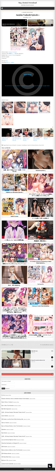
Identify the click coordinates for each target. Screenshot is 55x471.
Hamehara (4, 429)
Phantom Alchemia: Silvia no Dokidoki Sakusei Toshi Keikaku (15, 398)
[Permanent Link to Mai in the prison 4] (40, 159)
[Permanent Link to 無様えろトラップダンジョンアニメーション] (14, 252)
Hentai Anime (17, 201)
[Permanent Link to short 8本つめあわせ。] (14, 275)
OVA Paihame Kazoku (6, 453)
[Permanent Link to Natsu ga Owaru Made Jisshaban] (40, 296)
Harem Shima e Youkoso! (7, 402)
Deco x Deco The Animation (8, 405)
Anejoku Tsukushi (12, 52)
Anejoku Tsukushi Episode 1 (27, 15)
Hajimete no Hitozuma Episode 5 (14, 192)
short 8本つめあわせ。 (14, 285)
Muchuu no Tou (5, 460)
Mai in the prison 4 (40, 170)
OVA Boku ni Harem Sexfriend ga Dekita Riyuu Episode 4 (40, 262)
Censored (25, 12)
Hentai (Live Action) (43, 291)
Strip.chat (4, 25)
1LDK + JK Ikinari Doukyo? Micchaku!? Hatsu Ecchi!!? (14, 412)
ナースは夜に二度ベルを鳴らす (40, 218)
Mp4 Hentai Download (27, 3)
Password (4, 384)
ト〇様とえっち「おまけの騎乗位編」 (14, 240)
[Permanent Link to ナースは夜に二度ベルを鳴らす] (40, 207)
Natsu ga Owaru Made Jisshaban (40, 306)
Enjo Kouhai (4, 432)
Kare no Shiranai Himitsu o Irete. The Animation (12, 426)
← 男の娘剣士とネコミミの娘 (7, 344)
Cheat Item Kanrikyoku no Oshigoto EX (10, 443)
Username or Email (6, 381)
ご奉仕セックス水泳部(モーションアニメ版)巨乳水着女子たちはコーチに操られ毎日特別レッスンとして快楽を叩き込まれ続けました (14, 336)
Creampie (18, 145)
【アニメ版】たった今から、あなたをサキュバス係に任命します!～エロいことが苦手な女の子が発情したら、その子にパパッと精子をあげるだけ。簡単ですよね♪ (14, 310)
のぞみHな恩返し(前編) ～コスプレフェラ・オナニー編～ (40, 335)
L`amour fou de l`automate (7, 463)
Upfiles (12, 62)
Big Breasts (9, 145)
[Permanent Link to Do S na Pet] (40, 274)
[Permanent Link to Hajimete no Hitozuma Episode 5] (14, 182)
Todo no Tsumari (5, 422)
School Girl (41, 145)
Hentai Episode (30, 12)
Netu (7, 60)
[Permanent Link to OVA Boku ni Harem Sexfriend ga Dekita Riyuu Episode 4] (40, 251)
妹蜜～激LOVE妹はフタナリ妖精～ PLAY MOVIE (14, 170)
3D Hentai (12, 153)
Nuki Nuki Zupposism (6, 408)
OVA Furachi (4, 446)
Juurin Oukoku (5, 415)
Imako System (14, 216)
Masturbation (35, 145)
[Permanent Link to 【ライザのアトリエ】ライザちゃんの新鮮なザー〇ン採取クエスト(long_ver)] (40, 183)
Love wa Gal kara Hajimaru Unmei (9, 439)
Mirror (8, 62)
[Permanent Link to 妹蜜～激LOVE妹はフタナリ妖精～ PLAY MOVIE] (14, 159)
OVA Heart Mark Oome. (7, 456)
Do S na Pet (41, 284)
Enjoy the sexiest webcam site (8, 24)
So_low (3, 395)
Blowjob (14, 145)
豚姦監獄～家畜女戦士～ (40, 241)
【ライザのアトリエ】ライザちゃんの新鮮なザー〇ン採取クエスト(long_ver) (40, 194)
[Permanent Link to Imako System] (14, 206)
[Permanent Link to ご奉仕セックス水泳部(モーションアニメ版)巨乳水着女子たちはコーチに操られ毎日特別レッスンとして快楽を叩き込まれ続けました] (14, 324)
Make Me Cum (47, 137)
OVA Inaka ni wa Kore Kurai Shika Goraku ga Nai (12, 419)
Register (8, 388)
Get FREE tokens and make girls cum (16, 138)
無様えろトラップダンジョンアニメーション (14, 263)
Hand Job (29, 145)
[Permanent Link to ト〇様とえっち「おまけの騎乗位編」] (14, 230)
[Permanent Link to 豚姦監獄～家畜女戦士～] (40, 230)
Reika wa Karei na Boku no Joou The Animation (12, 450)
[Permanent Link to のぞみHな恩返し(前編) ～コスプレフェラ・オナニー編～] (40, 324)
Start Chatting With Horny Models (35, 24)
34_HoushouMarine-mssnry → (47, 344)
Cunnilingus (24, 145)
